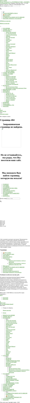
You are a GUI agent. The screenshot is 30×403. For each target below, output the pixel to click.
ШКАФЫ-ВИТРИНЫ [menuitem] (11, 379)
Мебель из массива (4, 23)
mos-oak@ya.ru (6, 3)
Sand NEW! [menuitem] (9, 325)
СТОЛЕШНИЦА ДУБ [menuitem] (8, 398)
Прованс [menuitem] (8, 347)
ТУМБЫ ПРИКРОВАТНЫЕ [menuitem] (13, 360)
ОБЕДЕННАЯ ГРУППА (9, 190)
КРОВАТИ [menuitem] (8, 358)
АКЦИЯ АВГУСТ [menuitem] (7, 316)
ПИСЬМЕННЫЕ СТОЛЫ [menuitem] (12, 382)
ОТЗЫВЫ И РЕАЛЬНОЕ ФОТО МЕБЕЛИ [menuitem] (16, 393)
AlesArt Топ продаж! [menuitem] (11, 320)
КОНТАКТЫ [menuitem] (9, 394)
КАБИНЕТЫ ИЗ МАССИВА (10, 188)
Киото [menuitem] (7, 345)
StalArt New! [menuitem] (9, 330)
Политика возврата (7, 269)
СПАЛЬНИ (6, 185)
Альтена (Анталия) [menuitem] (10, 329)
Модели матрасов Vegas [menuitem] (15, 368)
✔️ (3, 11)
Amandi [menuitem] (8, 338)
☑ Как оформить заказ (8, 254)
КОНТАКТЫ (6, 16)
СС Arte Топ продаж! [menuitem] (11, 321)
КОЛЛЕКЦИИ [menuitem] (6, 317)
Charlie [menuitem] (7, 342)
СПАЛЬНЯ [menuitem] (6, 355)
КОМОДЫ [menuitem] (8, 359)
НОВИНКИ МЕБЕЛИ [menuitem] (8, 389)
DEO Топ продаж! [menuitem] (10, 327)
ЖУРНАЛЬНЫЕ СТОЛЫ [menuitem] (12, 380)
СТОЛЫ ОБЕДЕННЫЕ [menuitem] (9, 384)
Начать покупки (7, 310)
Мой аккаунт (6, 265)
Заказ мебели (6, 255)
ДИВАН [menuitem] (8, 381)
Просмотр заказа (4, 114)
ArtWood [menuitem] (8, 332)
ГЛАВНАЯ (6, 184)
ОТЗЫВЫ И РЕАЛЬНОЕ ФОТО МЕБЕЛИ (13, 17)
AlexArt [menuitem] (8, 336)
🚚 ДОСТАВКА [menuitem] (10, 396)
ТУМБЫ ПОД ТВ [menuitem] (10, 376)
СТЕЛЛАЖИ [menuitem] (9, 377)
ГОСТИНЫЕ (6, 186)
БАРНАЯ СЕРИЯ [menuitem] (7, 386)
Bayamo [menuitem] (8, 353)
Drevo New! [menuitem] (9, 337)
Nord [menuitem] (7, 328)
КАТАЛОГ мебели (7, 256)
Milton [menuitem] (7, 354)
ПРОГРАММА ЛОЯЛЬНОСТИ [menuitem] (13, 397)
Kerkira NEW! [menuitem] (9, 333)
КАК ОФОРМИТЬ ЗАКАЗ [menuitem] (9, 390)
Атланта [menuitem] (8, 341)
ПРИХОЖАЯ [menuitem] (6, 388)
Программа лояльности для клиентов (12, 18)
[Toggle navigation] (0, 26)
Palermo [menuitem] (8, 334)
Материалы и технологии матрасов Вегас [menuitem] (19, 369)
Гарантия (8, 259)
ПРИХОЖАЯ (6, 189)
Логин (4, 312)
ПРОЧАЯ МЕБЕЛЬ (8, 192)
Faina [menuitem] (7, 350)
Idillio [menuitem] (7, 340)
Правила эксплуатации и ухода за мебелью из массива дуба (17, 264)
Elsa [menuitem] (7, 349)
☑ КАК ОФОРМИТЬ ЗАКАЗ (10, 13)
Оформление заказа (8, 268)
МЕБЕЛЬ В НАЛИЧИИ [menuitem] (9, 315)
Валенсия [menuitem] (8, 351)
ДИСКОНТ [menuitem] (6, 399)
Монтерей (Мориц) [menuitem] (10, 346)
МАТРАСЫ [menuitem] (9, 366)
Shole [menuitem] (7, 343)
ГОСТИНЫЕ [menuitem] (6, 373)
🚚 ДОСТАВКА (7, 14)
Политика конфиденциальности (11, 271)
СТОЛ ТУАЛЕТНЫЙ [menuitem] (11, 362)
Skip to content (3, 0)
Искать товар (3, 6)
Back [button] (7, 319)
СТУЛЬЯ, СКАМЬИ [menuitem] (8, 385)
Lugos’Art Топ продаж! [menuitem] (11, 323)
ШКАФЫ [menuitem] (8, 363)
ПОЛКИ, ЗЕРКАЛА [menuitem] (11, 364)
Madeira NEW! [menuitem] (9, 324)
